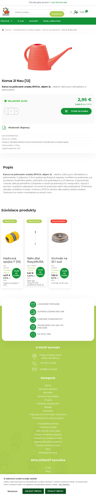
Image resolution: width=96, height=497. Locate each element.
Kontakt (33, 21)
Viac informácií (64, 484)
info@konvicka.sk (48, 369)
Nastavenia (12, 491)
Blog (48, 471)
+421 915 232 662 (58, 2)
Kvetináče (48, 411)
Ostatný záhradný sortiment (48, 442)
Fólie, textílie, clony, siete (48, 431)
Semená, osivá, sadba (48, 396)
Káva (48, 449)
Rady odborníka (51, 21)
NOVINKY (48, 393)
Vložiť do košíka (16, 273)
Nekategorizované (48, 452)
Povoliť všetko (55, 491)
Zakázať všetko (33, 491)
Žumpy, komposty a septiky (48, 434)
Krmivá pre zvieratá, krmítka (48, 438)
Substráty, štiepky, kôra (48, 403)
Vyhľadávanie (56, 14)
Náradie (48, 407)
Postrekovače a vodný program (27, 30)
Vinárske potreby (48, 427)
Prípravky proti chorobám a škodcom (48, 414)
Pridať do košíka (79, 111)
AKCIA (48, 385)
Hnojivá (48, 400)
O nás (21, 21)
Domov (8, 30)
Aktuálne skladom (17, 142)
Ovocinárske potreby (48, 423)
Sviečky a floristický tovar (48, 445)
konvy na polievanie (51, 30)
